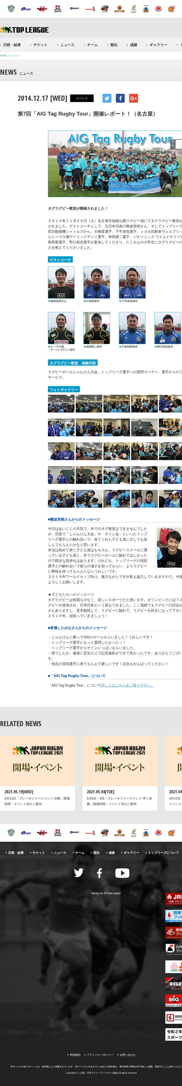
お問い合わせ (128, 1054)
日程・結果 (12, 45)
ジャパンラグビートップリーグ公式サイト (24, 30)
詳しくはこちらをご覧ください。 (127, 685)
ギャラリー (158, 45)
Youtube (122, 873)
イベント (82, 98)
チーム (92, 45)
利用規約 (75, 1054)
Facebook (120, 98)
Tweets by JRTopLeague (106, 893)
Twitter (107, 98)
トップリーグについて (163, 852)
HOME (3, 55)
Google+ (133, 98)
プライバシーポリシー (100, 1054)
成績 (133, 45)
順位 (114, 45)
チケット (41, 45)
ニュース (67, 45)
